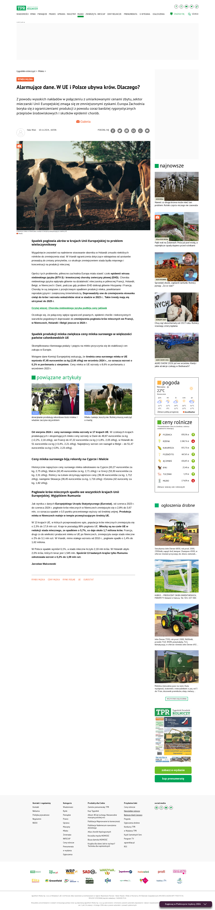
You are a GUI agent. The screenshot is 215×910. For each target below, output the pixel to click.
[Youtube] (186, 6)
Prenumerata (130, 14)
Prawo (52, 14)
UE (79, 579)
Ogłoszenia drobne (132, 823)
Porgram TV (129, 838)
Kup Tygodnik (93, 811)
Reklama (36, 811)
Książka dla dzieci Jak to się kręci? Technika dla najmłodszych (101, 844)
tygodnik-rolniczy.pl (26, 71)
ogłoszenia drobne (178, 505)
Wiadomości (23, 14)
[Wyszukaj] (193, 14)
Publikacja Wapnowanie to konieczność (104, 821)
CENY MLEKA (54, 579)
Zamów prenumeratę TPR (98, 807)
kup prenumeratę (173, 778)
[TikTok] (197, 6)
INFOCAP (101, 14)
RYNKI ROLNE (69, 579)
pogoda (171, 382)
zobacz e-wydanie (173, 770)
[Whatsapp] (140, 130)
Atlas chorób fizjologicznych (99, 832)
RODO (35, 823)
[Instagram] (181, 6)
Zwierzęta (91, 14)
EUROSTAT (89, 579)
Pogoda (127, 819)
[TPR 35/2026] (173, 735)
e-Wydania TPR (130, 831)
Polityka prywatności (41, 815)
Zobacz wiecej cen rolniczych (171, 487)
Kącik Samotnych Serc (133, 835)
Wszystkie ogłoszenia (176, 699)
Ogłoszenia (159, 14)
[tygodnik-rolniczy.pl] (27, 6)
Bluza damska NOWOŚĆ (97, 839)
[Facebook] (176, 6)
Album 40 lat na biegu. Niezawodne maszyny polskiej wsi (102, 816)
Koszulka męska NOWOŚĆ (98, 836)
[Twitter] (192, 6)
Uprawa (61, 14)
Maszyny (71, 14)
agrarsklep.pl (129, 842)
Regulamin (37, 819)
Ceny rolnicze (114, 14)
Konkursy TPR (129, 827)
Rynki (33, 14)
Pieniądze (42, 14)
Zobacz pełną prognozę (167, 412)
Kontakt (36, 807)
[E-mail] (133, 130)
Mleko (81, 14)
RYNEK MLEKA (38, 579)
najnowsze (172, 165)
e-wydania (145, 14)
